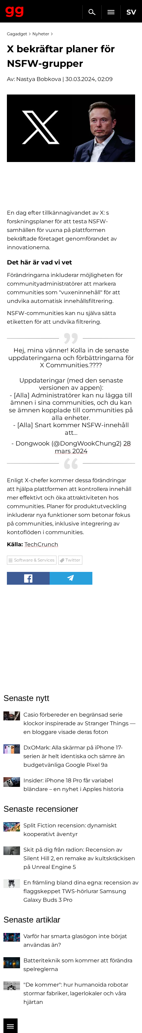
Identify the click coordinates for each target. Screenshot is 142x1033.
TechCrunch (41, 544)
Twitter (72, 560)
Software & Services (34, 560)
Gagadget (14, 10)
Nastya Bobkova (38, 79)
